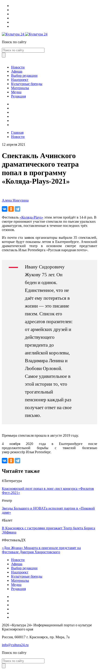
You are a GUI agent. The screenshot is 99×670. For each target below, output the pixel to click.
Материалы (20, 88)
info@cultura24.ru (15, 645)
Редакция (18, 96)
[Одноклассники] (11, 209)
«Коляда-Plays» (31, 217)
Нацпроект (19, 80)
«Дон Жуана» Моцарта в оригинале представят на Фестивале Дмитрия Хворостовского (41, 550)
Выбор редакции (24, 75)
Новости (18, 67)
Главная (17, 132)
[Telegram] (17, 209)
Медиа (16, 92)
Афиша (16, 71)
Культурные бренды (26, 84)
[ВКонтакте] (4, 209)
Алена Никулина (15, 200)
